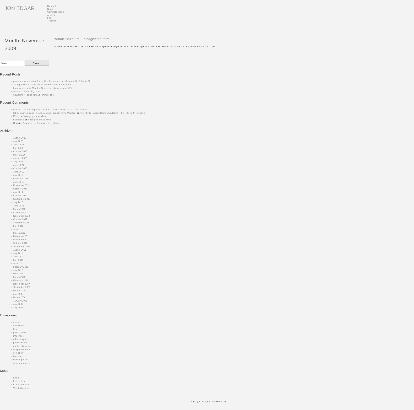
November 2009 (21, 283)
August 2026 (19, 137)
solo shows (19, 352)
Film (49, 17)
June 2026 (18, 144)
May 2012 (18, 226)
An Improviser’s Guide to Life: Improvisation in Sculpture (42, 84)
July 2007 (18, 304)
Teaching (51, 20)
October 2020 (20, 168)
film (15, 329)
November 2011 (21, 239)
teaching (17, 356)
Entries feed (19, 381)
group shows (19, 332)
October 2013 (20, 195)
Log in (16, 377)
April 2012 (18, 229)
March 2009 (19, 290)
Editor (16, 116)
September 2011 (21, 246)
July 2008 (18, 294)
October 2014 (20, 188)
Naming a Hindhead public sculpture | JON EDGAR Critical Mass (46, 109)
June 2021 (18, 165)
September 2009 (21, 287)
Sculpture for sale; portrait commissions (33, 94)
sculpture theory (21, 349)
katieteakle (18, 119)
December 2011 (21, 236)
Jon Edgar (20, 8)
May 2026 (18, 148)
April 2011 (18, 263)
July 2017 (18, 175)
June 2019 (18, 171)
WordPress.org (21, 388)
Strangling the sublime (34, 116)
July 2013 (18, 202)
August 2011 (19, 249)
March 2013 (19, 209)
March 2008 (19, 297)
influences (18, 335)
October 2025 (20, 151)
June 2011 (18, 256)
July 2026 (18, 141)
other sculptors (20, 339)
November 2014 (21, 185)
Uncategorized (20, 359)
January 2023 (20, 158)
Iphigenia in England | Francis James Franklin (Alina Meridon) (44, 113)
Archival (51, 15)
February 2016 (20, 178)
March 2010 (19, 277)
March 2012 (19, 233)
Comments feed (21, 384)
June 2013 (18, 205)
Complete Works (55, 12)
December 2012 (21, 212)
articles (17, 322)
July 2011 (18, 253)
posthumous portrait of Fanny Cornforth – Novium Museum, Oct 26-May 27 (51, 81)
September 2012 (21, 222)
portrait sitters (20, 342)
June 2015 (18, 182)
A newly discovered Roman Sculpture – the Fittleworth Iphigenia (112, 113)
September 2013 (21, 199)
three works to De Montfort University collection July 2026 (42, 88)
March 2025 (19, 154)
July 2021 (18, 161)
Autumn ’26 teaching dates (27, 91)
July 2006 (18, 307)
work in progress (21, 363)
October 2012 (20, 219)
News (50, 9)
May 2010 (18, 273)
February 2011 (20, 266)
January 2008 (20, 300)
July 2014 (18, 192)
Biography (52, 6)
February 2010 (20, 280)
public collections (22, 346)
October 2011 (20, 243)
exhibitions (18, 325)
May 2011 (18, 260)
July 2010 (18, 270)
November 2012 (21, 216)
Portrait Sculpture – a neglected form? (82, 39)
